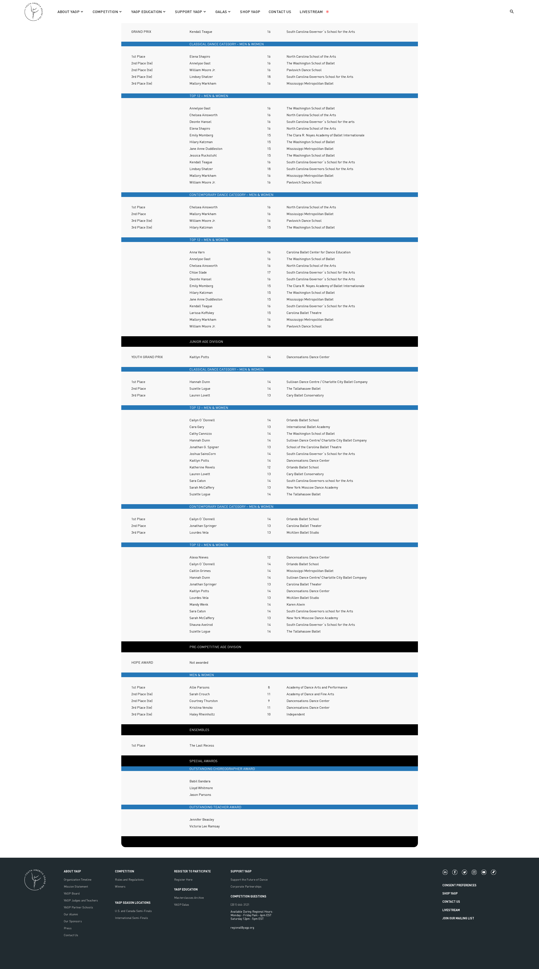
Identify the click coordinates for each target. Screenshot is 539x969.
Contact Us (71, 935)
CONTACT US (280, 11)
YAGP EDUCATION (186, 889)
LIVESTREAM (311, 11)
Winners (120, 886)
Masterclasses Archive (189, 897)
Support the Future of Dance (249, 879)
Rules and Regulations (129, 879)
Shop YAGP (450, 893)
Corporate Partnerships (246, 886)
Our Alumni (71, 914)
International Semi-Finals (131, 918)
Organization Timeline (77, 879)
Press (68, 928)
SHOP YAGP (250, 11)
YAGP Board (72, 893)
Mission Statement (76, 886)
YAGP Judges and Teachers (81, 900)
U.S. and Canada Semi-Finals (133, 911)
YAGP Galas (181, 904)
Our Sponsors (73, 921)
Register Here (183, 879)
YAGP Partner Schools (78, 907)
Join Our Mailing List (458, 918)
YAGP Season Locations (133, 902)
